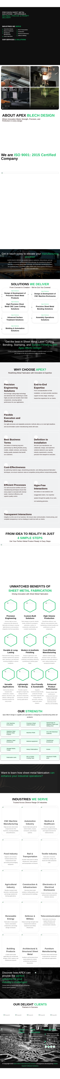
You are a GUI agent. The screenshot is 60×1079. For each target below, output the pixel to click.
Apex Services (15, 301)
